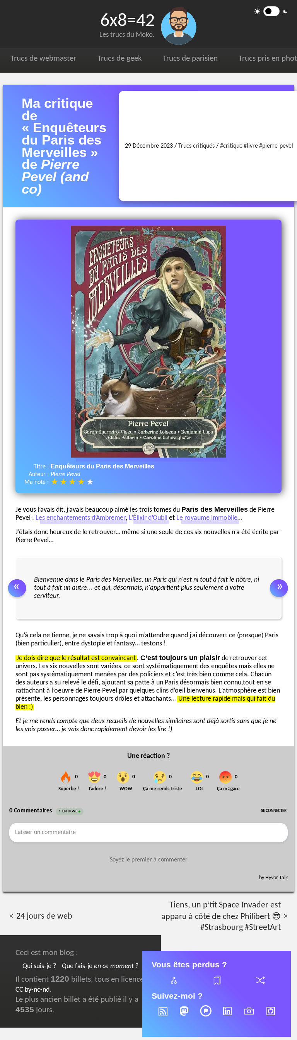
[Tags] (216, 985)
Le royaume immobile (206, 518)
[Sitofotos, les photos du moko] (249, 1016)
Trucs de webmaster (43, 58)
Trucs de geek (119, 58)
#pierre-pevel (276, 146)
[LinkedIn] (227, 1016)
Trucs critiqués (196, 146)
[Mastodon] (184, 1016)
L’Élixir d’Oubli (148, 518)
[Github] (271, 1016)
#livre (251, 146)
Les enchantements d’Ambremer (81, 518)
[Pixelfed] (206, 1016)
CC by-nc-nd (32, 990)
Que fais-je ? (100, 966)
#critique (231, 146)
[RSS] (162, 1016)
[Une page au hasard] (260, 985)
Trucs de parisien (190, 58)
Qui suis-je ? (39, 966)
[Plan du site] (173, 985)
